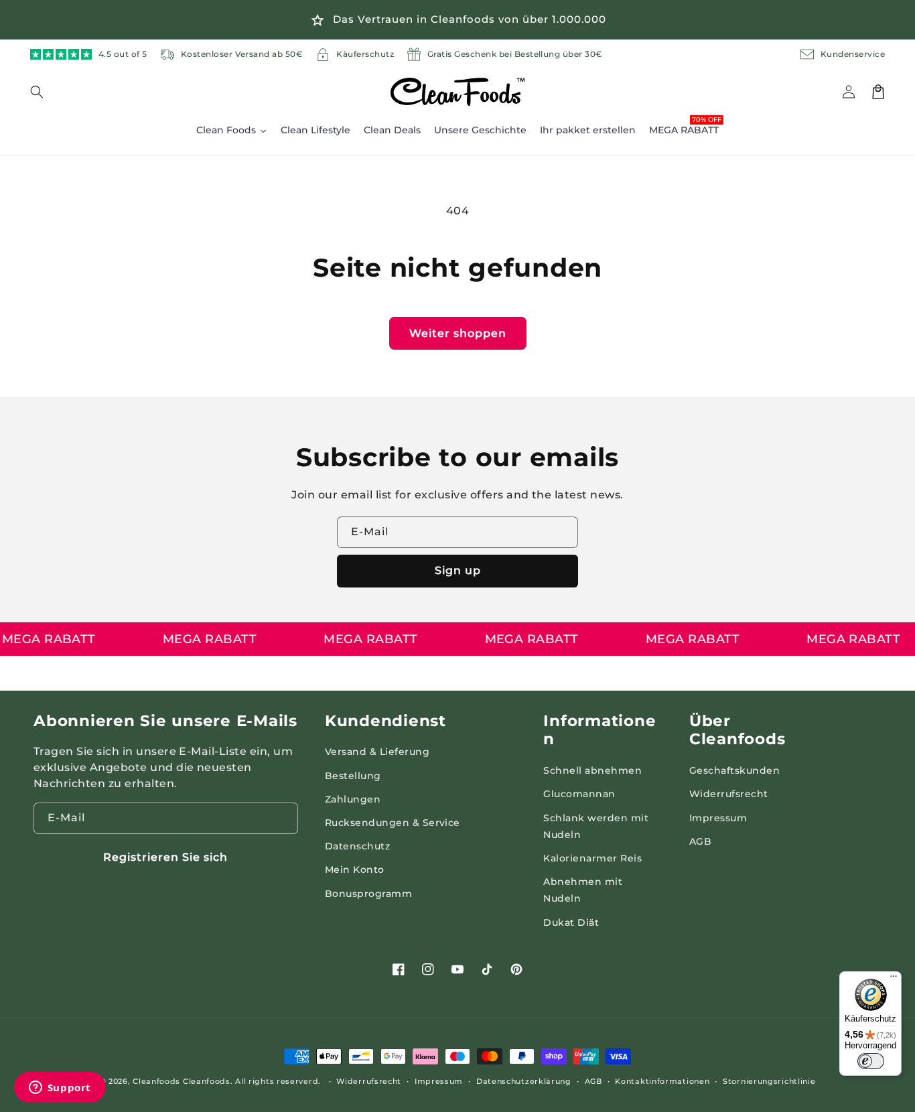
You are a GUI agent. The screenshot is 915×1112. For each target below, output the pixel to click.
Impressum (718, 818)
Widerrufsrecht (728, 794)
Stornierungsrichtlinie (769, 1081)
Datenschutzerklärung (523, 1081)
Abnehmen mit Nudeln (582, 890)
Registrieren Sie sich (165, 857)
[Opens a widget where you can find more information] (59, 1088)
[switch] (870, 1061)
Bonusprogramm (368, 894)
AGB (700, 841)
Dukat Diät (571, 922)
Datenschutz (357, 846)
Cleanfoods (158, 1081)
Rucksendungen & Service (392, 823)
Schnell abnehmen (592, 770)
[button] (45, 92)
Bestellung (353, 776)
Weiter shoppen (457, 333)
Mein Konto (354, 869)
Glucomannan (579, 794)
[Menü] (894, 979)
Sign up (458, 570)
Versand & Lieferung (377, 752)
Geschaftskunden (734, 770)
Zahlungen (352, 799)
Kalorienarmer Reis (592, 858)
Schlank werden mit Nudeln (595, 826)
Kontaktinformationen (662, 1081)
